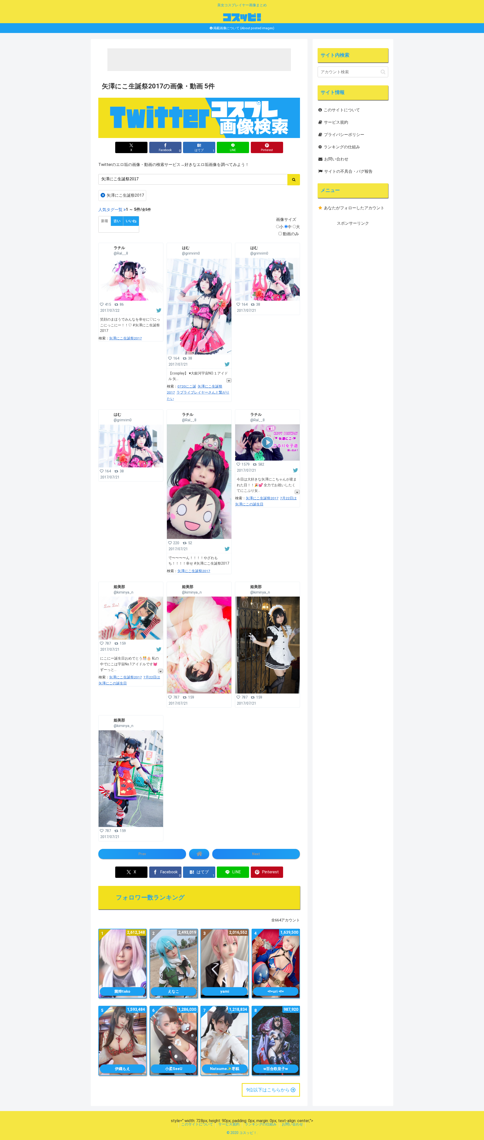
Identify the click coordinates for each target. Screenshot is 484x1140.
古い (116, 221)
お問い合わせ (336, 159)
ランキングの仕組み (342, 147)
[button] (383, 72)
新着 (104, 221)
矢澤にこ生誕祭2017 (123, 195)
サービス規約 (336, 122)
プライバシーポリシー (344, 134)
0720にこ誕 (186, 386)
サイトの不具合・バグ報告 (348, 171)
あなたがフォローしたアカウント (354, 207)
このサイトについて (342, 110)
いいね (131, 221)
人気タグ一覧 (110, 209)
